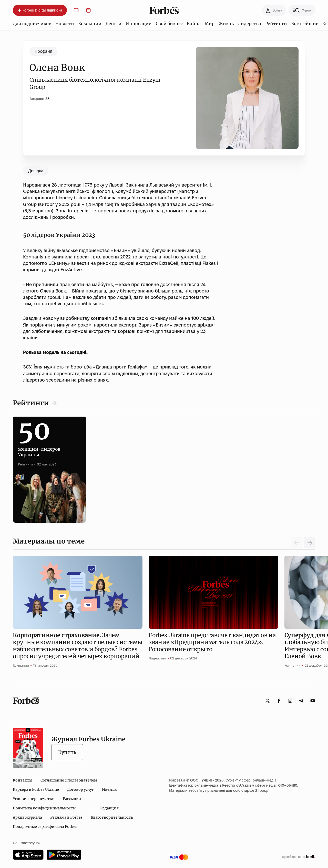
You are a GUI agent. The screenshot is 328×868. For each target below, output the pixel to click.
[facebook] (278, 700)
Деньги (113, 23)
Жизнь (226, 23)
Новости (64, 23)
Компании (89, 23)
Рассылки (72, 798)
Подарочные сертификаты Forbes (45, 826)
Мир (209, 23)
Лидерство (249, 23)
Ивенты (109, 789)
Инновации (139, 23)
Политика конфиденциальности (44, 808)
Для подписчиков (32, 23)
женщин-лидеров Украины (39, 446)
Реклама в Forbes (66, 817)
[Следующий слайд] (309, 542)
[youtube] (312, 700)
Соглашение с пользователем (68, 780)
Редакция (109, 808)
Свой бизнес (169, 23)
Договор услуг (80, 789)
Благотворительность (112, 817)
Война (194, 23)
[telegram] (301, 700)
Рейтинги (276, 23)
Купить (67, 752)
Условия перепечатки (34, 798)
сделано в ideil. (298, 857)
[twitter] (267, 700)
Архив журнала (27, 817)
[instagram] (290, 700)
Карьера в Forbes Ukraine (36, 789)
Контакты (22, 780)
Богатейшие (304, 23)
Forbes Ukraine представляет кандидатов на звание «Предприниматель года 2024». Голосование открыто (212, 642)
